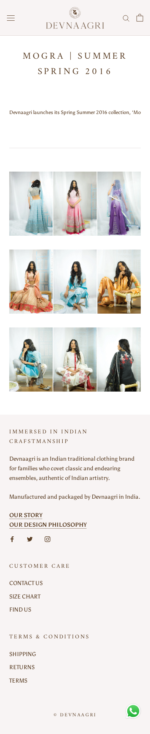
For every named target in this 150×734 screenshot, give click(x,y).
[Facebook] (12, 539)
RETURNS (22, 667)
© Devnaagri (75, 715)
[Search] (126, 18)
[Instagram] (47, 539)
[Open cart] (140, 17)
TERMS (18, 680)
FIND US (20, 609)
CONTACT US (26, 583)
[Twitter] (30, 539)
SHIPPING (22, 654)
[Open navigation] (11, 18)
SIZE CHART (24, 596)
